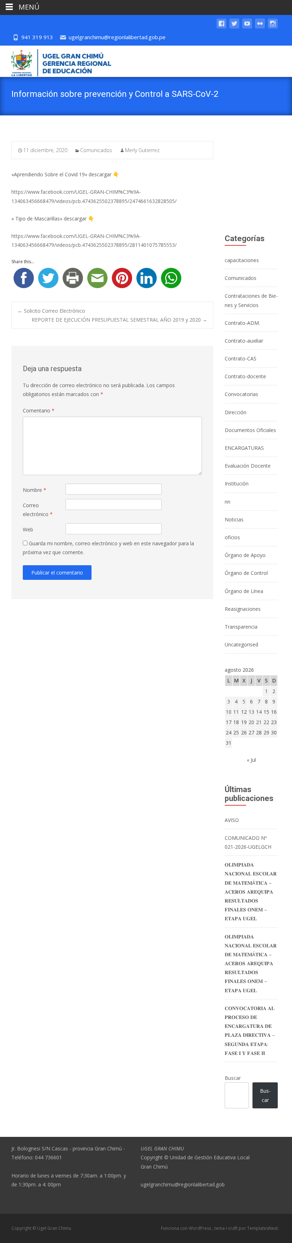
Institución (237, 483)
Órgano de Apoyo (245, 555)
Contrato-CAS (240, 358)
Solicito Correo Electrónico (51, 310)
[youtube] (247, 27)
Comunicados (96, 150)
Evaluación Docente (248, 465)
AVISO (232, 820)
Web (28, 529)
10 (228, 711)
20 (251, 722)
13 (251, 711)
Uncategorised (241, 644)
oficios (232, 537)
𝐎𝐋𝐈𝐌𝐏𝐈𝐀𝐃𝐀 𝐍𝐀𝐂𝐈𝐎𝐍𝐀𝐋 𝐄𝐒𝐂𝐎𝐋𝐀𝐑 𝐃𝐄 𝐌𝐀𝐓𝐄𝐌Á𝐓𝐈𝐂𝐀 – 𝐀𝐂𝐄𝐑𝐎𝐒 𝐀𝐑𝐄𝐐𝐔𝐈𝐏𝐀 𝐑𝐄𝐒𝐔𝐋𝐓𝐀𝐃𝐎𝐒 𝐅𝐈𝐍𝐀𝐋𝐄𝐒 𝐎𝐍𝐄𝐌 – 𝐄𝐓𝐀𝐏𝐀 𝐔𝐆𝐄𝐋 (251, 891)
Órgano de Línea (244, 591)
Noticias (234, 519)
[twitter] (234, 27)
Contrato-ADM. (242, 322)
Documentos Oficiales (250, 430)
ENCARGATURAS (244, 447)
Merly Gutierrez (142, 150)
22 (266, 722)
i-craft (232, 1228)
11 (236, 711)
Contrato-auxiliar (244, 340)
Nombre (34, 490)
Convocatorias (241, 394)
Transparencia (241, 626)
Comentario (38, 410)
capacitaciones (242, 260)
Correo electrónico (38, 510)
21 (259, 722)
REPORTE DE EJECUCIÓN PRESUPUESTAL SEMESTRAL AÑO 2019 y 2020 (119, 319)
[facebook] (221, 27)
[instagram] (273, 27)
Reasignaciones (243, 608)
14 (259, 711)
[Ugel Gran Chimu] (55, 61)
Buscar (233, 1078)
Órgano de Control (246, 573)
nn (227, 501)
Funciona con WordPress (186, 1228)
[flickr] (260, 27)
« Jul (251, 759)
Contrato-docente (245, 376)
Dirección (235, 412)
